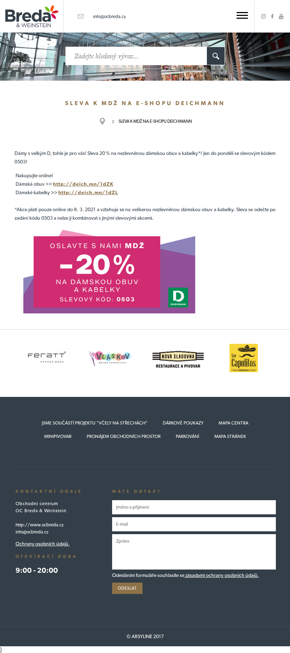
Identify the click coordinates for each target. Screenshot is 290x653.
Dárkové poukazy (183, 423)
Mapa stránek (230, 436)
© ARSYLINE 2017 (145, 636)
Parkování (187, 436)
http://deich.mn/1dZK (83, 184)
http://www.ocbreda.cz (40, 524)
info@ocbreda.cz (109, 16)
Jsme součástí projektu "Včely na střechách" (94, 423)
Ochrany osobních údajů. (43, 544)
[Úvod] (106, 121)
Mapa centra (233, 423)
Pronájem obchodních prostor (124, 436)
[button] (242, 15)
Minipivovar (57, 436)
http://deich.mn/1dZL (88, 192)
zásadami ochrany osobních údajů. (221, 575)
